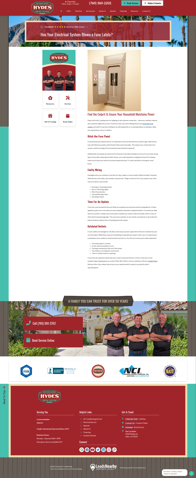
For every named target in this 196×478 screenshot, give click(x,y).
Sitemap (79, 469)
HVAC (68, 11)
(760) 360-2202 (100, 3)
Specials (113, 11)
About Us (102, 11)
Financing (123, 11)
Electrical (78, 11)
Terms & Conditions (57, 469)
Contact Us (146, 11)
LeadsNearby (141, 468)
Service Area (90, 11)
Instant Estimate (89, 435)
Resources (134, 11)
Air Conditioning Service (92, 419)
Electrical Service (89, 422)
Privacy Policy (70, 469)
